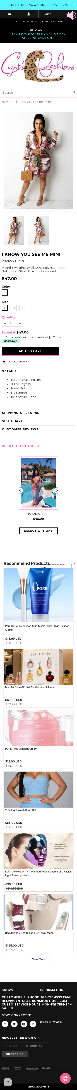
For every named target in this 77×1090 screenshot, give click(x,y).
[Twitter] (14, 1024)
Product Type (13, 260)
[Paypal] (47, 1068)
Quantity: (9, 317)
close (74, 5)
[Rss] (33, 1024)
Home (6, 102)
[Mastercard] (32, 1068)
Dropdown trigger (29, 14)
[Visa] (5, 1068)
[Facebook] (5, 1024)
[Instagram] (24, 1024)
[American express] (17, 1068)
